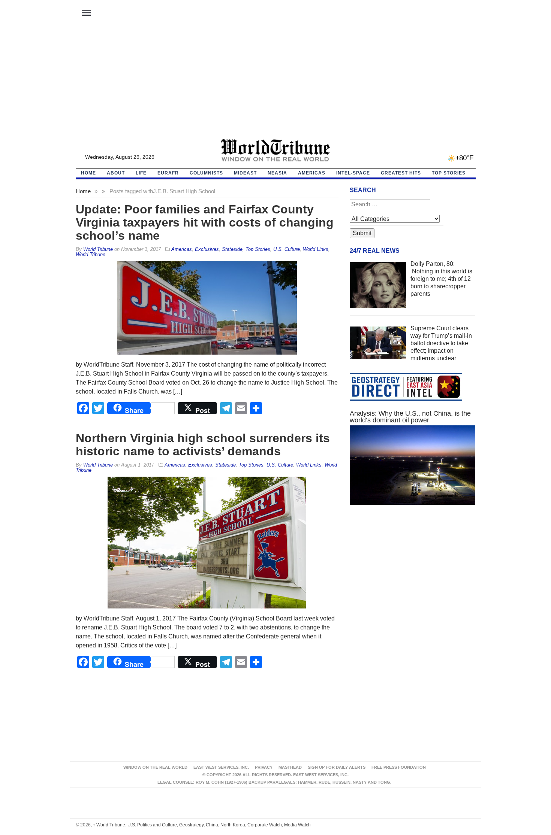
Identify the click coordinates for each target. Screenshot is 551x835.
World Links (315, 249)
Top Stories (449, 173)
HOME (88, 173)
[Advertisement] (275, 82)
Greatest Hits (401, 173)
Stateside (232, 249)
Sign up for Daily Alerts (336, 767)
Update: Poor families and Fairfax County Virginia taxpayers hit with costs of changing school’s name (205, 222)
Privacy (264, 767)
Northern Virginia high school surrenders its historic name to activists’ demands (203, 444)
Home (83, 191)
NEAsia (277, 173)
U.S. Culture (286, 249)
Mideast (245, 173)
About (116, 173)
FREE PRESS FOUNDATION (398, 767)
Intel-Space (353, 173)
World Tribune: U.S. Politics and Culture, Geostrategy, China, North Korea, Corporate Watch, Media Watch (202, 825)
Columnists (206, 173)
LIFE (141, 173)
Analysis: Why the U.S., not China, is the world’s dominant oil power (410, 417)
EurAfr (168, 173)
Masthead (290, 767)
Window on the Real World (155, 767)
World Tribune (90, 254)
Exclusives (207, 249)
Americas (311, 173)
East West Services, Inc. (221, 767)
